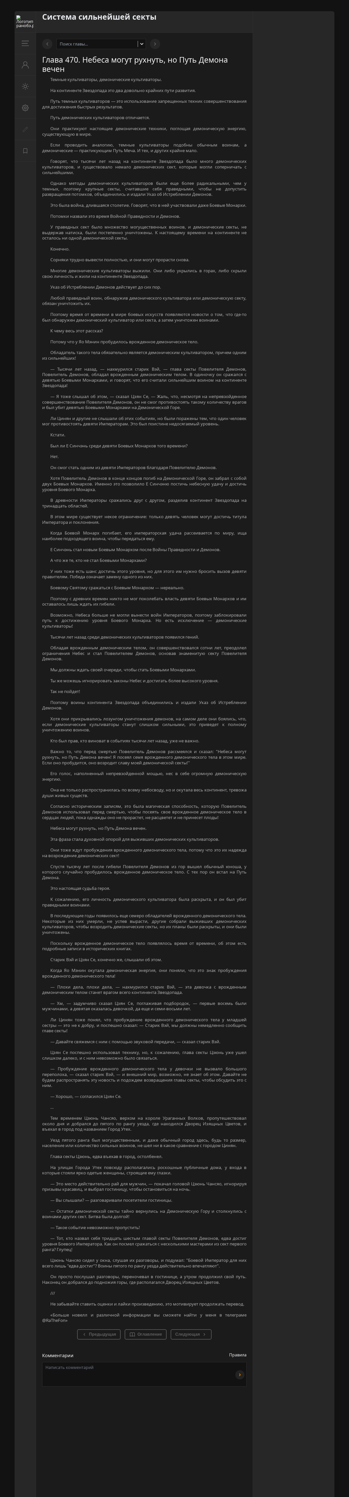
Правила (238, 1355)
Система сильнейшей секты (99, 17)
